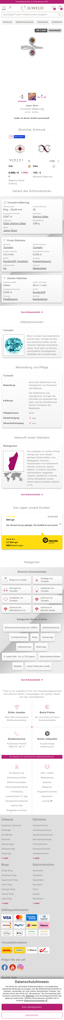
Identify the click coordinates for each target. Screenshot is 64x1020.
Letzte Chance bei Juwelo (38, 666)
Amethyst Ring (9, 875)
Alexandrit (38, 870)
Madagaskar (40, 268)
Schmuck (7, 22)
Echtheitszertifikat (16, 777)
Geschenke (42, 22)
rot (4, 268)
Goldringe (6, 853)
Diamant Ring (8, 889)
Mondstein (38, 898)
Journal (46, 801)
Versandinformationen (16, 801)
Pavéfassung (10, 299)
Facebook (5, 967)
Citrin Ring (7, 884)
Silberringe (41, 647)
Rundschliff (39, 292)
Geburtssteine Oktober (50, 656)
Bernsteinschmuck (42, 839)
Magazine (47, 787)
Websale (18, 666)
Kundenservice (16, 773)
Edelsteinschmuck (25, 22)
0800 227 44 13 (17, 746)
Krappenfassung (42, 261)
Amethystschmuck (42, 830)
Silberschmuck (24, 647)
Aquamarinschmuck (43, 834)
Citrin (35, 889)
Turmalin (8, 247)
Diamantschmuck (41, 848)
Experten (47, 782)
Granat (36, 894)
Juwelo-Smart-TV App (17, 796)
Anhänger (6, 830)
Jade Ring (7, 898)
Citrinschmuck (40, 844)
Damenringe (47, 637)
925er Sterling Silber (14, 223)
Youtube (12, 967)
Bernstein (37, 884)
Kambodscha (40, 299)
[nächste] (57, 161)
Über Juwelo (47, 773)
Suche (59, 14)
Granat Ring (8, 894)
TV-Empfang (17, 791)
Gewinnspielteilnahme (16, 787)
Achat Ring (7, 870)
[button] (4, 8)
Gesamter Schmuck (11, 825)
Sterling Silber (40, 216)
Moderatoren (47, 777)
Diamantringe (8, 848)
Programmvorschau (47, 791)
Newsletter (47, 796)
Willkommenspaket (16, 782)
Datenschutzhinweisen (34, 1000)
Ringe (34, 637)
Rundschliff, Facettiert (15, 261)
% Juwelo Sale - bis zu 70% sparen (19, 656)
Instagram (20, 967)
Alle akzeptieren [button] (32, 1007)
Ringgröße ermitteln (17, 810)
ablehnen (30, 996)
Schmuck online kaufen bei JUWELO (21, 627)
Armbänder (7, 834)
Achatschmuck (40, 825)
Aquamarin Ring (10, 880)
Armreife (6, 839)
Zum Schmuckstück (30, 312)
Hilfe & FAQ (17, 805)
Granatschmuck (41, 853)
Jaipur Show (10, 230)
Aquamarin (38, 880)
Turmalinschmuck (19, 637)
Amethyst (37, 875)
